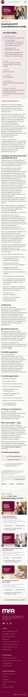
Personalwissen (7, 663)
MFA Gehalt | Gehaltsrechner (11, 641)
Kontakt (4, 676)
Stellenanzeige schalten (9, 658)
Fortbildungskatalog (20, 479)
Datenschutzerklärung (9, 681)
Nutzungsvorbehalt (8, 687)
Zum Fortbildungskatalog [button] (13, 456)
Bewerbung (5, 639)
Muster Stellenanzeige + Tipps (11, 660)
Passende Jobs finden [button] (13, 459)
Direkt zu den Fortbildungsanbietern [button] (10, 101)
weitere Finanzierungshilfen (12, 447)
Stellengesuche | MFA (8, 634)
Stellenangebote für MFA (9, 631)
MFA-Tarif (6, 95)
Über (8, 674)
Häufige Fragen (7, 649)
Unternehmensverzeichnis (10, 644)
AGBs (3, 684)
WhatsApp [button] (20, 483)
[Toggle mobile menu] (25, 2)
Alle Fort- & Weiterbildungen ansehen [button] (14, 600)
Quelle (9, 348)
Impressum (5, 679)
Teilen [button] (4, 483)
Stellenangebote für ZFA (9, 647)
